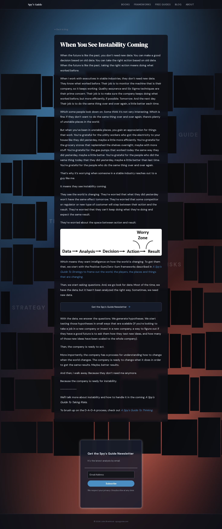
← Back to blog (61, 29)
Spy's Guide (35, 4)
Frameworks (142, 4)
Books (125, 4)
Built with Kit (111, 497)
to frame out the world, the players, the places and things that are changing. (110, 272)
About (190, 4)
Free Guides (163, 4)
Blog (178, 4)
